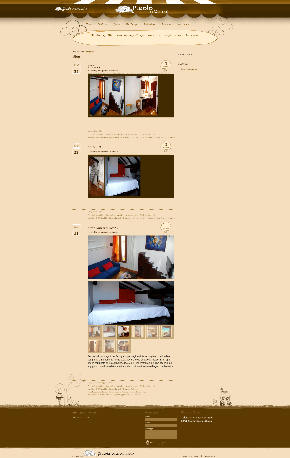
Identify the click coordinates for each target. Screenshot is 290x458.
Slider (99, 131)
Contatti (166, 24)
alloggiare (115, 134)
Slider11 (94, 66)
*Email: (147, 423)
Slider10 (94, 146)
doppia (150, 137)
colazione (143, 137)
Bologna (126, 137)
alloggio (123, 134)
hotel (167, 137)
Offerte (116, 24)
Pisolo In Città (78, 52)
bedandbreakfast (116, 137)
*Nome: (147, 417)
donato (112, 391)
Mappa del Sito (210, 456)
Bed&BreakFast (102, 137)
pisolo (102, 394)
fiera (162, 137)
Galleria (102, 24)
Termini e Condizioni (190, 456)
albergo (108, 134)
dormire (157, 137)
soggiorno (123, 394)
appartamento (133, 134)
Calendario (150, 24)
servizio (109, 394)
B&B (142, 134)
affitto (101, 134)
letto (172, 137)
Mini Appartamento (103, 227)
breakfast (134, 137)
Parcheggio (132, 24)
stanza (130, 394)
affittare (95, 134)
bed (146, 134)
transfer (137, 394)
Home (89, 24)
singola (116, 394)
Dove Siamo (183, 24)
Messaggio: (149, 429)
